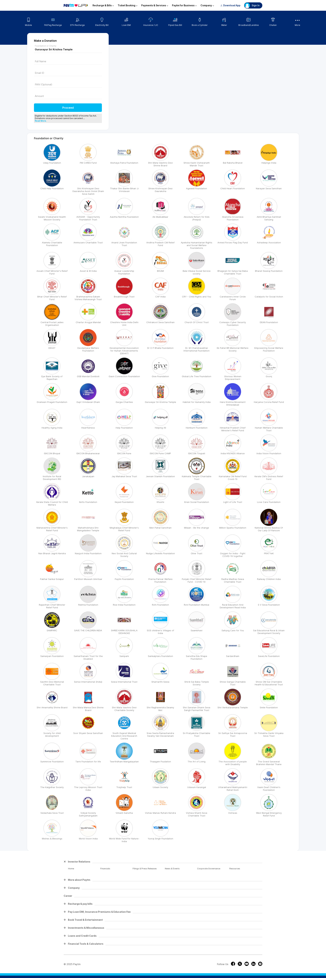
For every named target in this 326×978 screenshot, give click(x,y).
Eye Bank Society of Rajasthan (51, 377)
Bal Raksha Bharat (232, 162)
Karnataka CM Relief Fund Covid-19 (233, 477)
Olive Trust (196, 553)
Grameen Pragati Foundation (52, 402)
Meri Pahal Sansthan (160, 527)
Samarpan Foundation (52, 656)
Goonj (269, 376)
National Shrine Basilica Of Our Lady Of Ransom (269, 529)
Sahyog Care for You (233, 630)
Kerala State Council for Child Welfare (52, 503)
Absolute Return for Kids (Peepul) (197, 218)
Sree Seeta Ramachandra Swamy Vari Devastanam (160, 734)
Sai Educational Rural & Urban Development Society (269, 631)
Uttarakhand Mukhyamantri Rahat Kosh (232, 788)
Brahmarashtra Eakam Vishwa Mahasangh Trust (88, 298)
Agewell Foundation (196, 188)
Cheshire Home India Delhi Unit (124, 323)
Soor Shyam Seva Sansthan (88, 733)
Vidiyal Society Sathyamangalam (88, 814)
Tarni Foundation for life (88, 761)
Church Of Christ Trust (197, 322)
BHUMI (160, 271)
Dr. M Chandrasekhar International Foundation (197, 349)
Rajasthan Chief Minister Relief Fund (52, 606)
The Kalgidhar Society (52, 787)
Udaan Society (160, 787)
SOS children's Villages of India (160, 631)
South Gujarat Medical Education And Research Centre (124, 736)
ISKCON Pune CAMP (160, 453)
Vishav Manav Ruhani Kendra (160, 813)
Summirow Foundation (52, 761)
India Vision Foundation (269, 453)
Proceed (68, 107)
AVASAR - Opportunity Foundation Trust (88, 218)
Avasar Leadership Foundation (124, 272)
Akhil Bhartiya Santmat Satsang (269, 218)
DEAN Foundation (269, 322)
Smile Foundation (269, 707)
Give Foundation (160, 376)
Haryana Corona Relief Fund (269, 402)
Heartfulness (88, 427)
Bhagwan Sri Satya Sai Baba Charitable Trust (233, 272)
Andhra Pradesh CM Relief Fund (160, 244)
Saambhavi (196, 630)
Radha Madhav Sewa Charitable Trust (232, 580)
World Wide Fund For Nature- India (124, 840)
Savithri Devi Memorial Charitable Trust (52, 683)
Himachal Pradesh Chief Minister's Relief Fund (233, 429)
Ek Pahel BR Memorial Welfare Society (232, 349)
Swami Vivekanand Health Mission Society (52, 218)
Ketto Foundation (88, 502)
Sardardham (232, 656)
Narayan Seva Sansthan (269, 188)
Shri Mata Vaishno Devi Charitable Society (124, 709)
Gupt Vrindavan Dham (88, 402)
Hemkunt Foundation (196, 427)
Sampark (124, 656)
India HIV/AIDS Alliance (233, 453)
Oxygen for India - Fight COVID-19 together (232, 554)
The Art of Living (196, 761)
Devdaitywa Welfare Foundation (88, 349)
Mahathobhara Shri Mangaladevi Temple (88, 529)
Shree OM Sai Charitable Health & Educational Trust (269, 683)
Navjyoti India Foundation (88, 553)
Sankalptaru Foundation (160, 656)
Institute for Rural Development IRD (52, 477)
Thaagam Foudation (160, 761)
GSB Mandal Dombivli (88, 376)
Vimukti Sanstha (124, 813)
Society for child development (52, 734)
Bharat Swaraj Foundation (269, 271)
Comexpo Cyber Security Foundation (232, 323)
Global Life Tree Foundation (196, 376)
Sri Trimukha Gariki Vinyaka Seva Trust (268, 734)
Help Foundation (124, 427)
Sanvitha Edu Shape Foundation (196, 657)
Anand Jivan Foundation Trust (124, 244)
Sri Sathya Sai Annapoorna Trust (232, 734)
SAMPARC (52, 630)
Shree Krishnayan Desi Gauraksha (160, 190)
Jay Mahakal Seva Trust (124, 476)
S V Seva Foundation (269, 604)
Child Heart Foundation (232, 188)
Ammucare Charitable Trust (88, 242)
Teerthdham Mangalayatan (124, 761)
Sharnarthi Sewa (160, 681)
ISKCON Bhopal (52, 453)
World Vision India (88, 838)
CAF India (160, 296)
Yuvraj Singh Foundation (160, 838)
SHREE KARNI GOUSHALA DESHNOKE (124, 631)
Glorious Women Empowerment (232, 377)
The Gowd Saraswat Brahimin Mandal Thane (269, 763)
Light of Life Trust (232, 502)
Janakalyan (88, 476)
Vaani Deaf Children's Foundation (268, 788)
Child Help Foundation (52, 188)
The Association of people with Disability (233, 763)
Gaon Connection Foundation (124, 376)
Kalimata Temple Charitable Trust (196, 477)
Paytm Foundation (124, 579)
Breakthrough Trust (124, 296)
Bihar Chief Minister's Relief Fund (52, 298)
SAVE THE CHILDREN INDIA (88, 630)
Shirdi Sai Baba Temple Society (196, 683)
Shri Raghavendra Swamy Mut (160, 709)
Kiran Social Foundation (196, 502)
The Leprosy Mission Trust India (88, 788)
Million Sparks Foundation (232, 527)
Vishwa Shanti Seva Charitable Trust (196, 814)
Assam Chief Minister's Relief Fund (52, 272)
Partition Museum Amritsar (88, 579)
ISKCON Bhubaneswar (88, 453)
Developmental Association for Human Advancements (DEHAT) (124, 351)
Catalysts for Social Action (269, 296)
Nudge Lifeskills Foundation (160, 553)
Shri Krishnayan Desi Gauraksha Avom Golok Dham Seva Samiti (88, 191)
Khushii (160, 502)
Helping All (160, 427)
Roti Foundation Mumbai (196, 604)
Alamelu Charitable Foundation (52, 244)
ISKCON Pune (124, 453)
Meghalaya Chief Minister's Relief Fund (124, 529)
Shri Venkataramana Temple (233, 707)
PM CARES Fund (88, 162)
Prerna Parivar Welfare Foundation (160, 580)
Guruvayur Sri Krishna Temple (160, 402)
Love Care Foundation (268, 502)
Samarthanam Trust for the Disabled (88, 657)
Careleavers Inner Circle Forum (233, 298)
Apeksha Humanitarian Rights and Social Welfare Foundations (196, 245)
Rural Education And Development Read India (233, 606)
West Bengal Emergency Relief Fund (269, 814)
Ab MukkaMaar (160, 216)
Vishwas (232, 813)
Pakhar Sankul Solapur (52, 579)
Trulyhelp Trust (124, 787)
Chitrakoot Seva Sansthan (160, 322)
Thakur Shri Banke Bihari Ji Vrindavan (124, 190)
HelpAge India (268, 162)
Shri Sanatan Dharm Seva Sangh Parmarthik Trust (196, 709)
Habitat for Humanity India (197, 402)
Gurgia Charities (124, 402)
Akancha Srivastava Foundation (232, 218)
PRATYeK (269, 553)
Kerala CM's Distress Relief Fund (269, 477)
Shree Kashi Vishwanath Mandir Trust (197, 164)
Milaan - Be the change (196, 527)
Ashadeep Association (269, 242)
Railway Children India (269, 579)
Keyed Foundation (124, 502)
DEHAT (52, 348)
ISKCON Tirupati (196, 453)
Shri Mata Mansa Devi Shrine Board (88, 709)
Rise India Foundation (124, 604)
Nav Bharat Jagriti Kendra (52, 553)
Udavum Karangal (196, 787)
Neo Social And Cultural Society (124, 554)
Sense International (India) (88, 681)
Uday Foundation (52, 162)
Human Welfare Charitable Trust (269, 429)
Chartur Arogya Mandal (88, 322)
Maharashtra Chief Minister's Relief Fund (52, 529)
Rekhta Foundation (88, 604)
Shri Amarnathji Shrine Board (52, 707)
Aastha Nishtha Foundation (124, 216)
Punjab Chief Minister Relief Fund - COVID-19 (196, 580)
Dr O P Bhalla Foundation (160, 348)
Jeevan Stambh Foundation (160, 476)
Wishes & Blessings (52, 838)
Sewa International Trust (124, 681)
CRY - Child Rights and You (196, 296)
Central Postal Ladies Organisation (52, 323)
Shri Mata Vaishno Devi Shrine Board (160, 164)
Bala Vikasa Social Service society (197, 272)
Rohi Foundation (160, 604)
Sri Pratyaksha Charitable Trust (196, 734)
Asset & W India (88, 271)
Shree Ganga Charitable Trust (233, 683)
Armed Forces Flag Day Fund (233, 242)
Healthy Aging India (52, 427)
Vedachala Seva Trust (52, 813)
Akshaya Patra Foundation (124, 162)
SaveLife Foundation (269, 656)
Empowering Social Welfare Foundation (268, 349)
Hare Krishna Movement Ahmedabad (233, 403)
